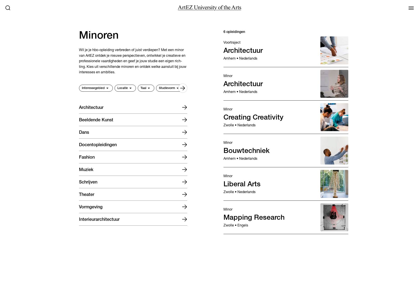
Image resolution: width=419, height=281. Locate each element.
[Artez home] (209, 7)
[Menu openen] (411, 7)
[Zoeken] (7, 7)
